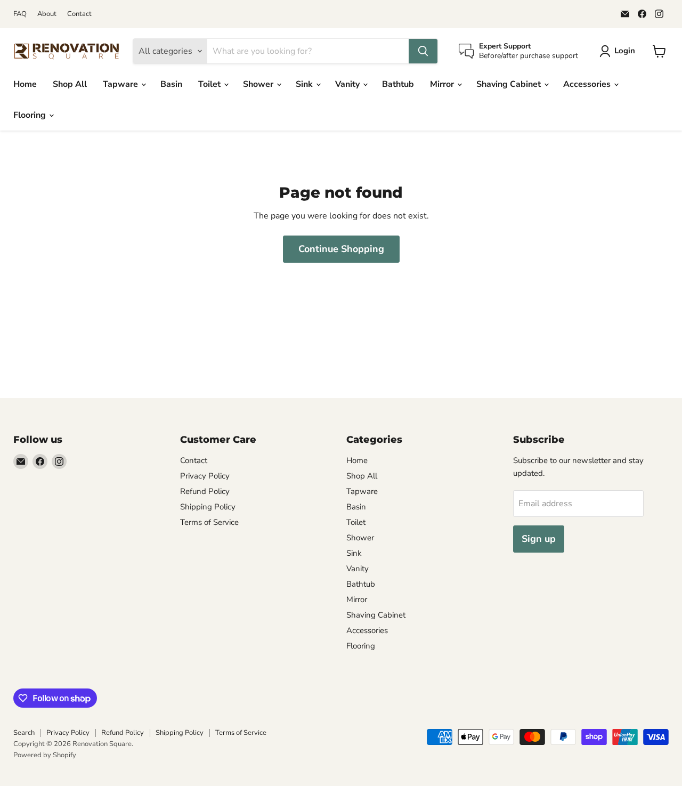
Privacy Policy (205, 476)
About (46, 14)
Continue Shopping (341, 248)
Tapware (121, 84)
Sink (305, 84)
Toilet (210, 84)
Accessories (588, 84)
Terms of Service (209, 522)
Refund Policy (205, 491)
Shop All (70, 84)
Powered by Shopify (44, 755)
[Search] (423, 51)
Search (24, 733)
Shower (259, 84)
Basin (171, 84)
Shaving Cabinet (509, 84)
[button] (619, 51)
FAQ (20, 14)
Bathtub (398, 84)
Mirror (443, 84)
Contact (79, 14)
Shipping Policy (208, 506)
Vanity (348, 84)
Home (25, 84)
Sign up (539, 538)
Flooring (30, 115)
